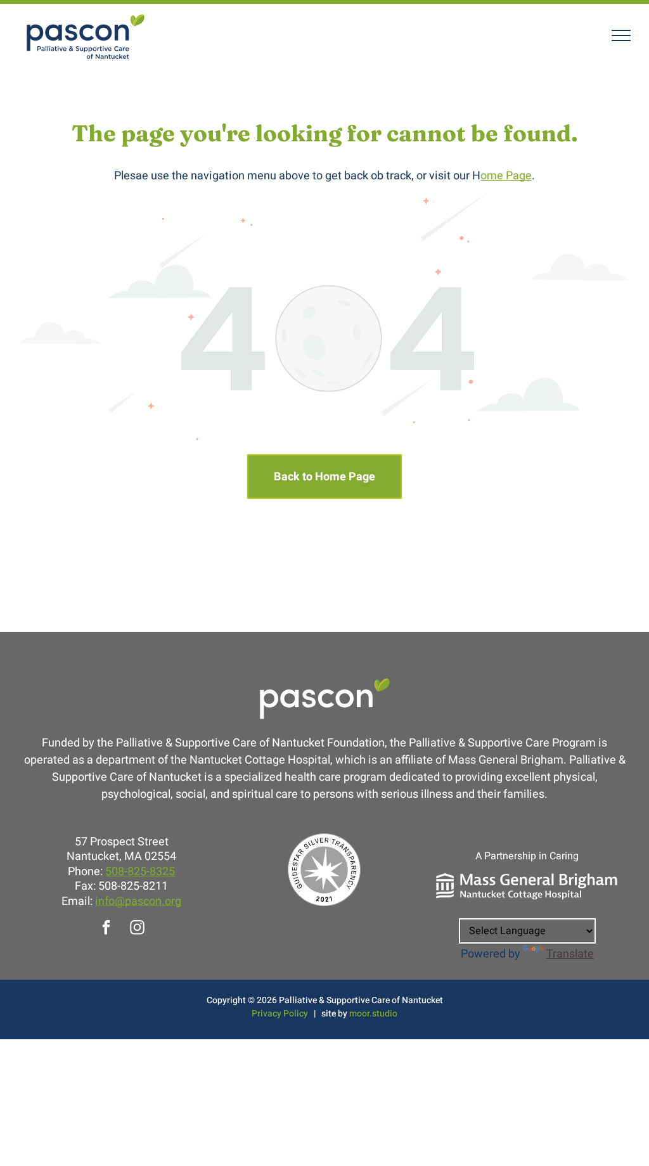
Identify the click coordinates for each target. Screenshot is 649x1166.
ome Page (506, 175)
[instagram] (137, 929)
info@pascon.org (138, 901)
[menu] (621, 35)
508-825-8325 (140, 871)
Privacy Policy (280, 1013)
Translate (570, 954)
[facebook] (106, 929)
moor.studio (373, 1013)
